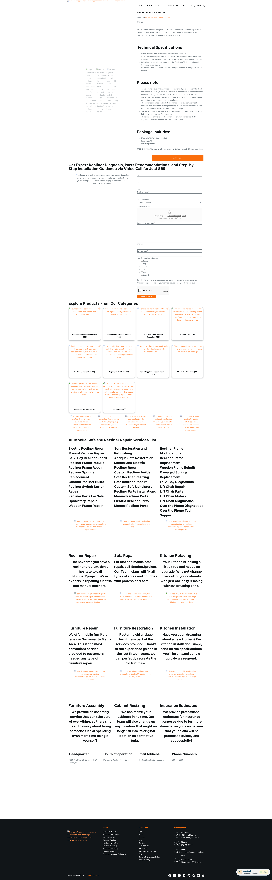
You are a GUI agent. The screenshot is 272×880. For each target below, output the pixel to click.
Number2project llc (92, 875)
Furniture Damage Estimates (114, 854)
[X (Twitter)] (174, 875)
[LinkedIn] (198, 875)
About (141, 834)
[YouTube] (184, 875)
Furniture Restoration (111, 834)
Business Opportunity (147, 851)
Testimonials (144, 846)
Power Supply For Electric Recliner (153, 373)
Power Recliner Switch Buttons (157, 17)
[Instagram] (179, 875)
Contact (142, 837)
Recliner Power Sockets (85, 409)
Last (138, 189)
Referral (146, 275)
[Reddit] (203, 875)
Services (142, 843)
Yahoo (145, 267)
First (138, 182)
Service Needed (143, 199)
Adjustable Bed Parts (119, 372)
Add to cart (177, 158)
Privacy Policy (144, 860)
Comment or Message (146, 223)
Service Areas (172, 6)
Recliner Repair (109, 837)
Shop (183, 6)
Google (145, 261)
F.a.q (140, 854)
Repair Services (154, 6)
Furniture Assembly (110, 848)
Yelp (144, 269)
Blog (140, 840)
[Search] (194, 6)
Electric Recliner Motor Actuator (84, 336)
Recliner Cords (187, 335)
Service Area (142, 251)
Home (141, 6)
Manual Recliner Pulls (187, 372)
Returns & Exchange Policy (149, 857)
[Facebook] (169, 875)
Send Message (146, 296)
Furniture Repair (109, 832)
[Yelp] (193, 875)
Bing (144, 264)
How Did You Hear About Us (147, 258)
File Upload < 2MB (144, 206)
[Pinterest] (189, 875)
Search (145, 272)
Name (140, 175)
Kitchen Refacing (110, 846)
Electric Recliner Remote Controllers (153, 336)
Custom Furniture (110, 840)
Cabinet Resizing (110, 851)
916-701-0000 (187, 845)
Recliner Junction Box (84, 372)
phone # (140, 244)
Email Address (143, 192)
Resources (143, 848)
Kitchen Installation (110, 843)
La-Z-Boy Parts (119, 409)
